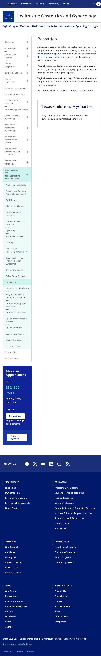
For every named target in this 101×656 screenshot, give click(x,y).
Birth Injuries (12, 200)
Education (26, 3)
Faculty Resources (64, 497)
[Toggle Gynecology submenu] (27, 48)
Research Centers (13, 562)
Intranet (30, 651)
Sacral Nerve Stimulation (17, 288)
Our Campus (11, 591)
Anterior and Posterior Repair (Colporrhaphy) (16, 192)
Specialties (51, 26)
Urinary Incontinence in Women (16, 320)
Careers (58, 601)
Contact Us (60, 591)
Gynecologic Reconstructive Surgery (16, 250)
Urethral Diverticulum (16, 312)
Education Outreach (65, 552)
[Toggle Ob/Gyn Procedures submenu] (27, 81)
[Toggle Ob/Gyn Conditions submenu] (27, 73)
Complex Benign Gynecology (12, 117)
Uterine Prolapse (13, 340)
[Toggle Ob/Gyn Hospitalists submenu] (27, 65)
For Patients (10, 352)
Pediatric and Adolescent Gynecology (11, 127)
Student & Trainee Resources (69, 492)
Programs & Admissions (66, 487)
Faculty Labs (11, 557)
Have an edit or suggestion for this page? (18, 644)
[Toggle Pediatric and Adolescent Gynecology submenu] (27, 128)
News (57, 611)
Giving (8, 621)
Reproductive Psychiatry (11, 162)
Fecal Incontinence (14, 236)
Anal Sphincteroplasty (16, 185)
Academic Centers (14, 601)
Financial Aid (61, 528)
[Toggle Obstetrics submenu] (27, 42)
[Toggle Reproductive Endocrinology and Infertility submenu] (27, 152)
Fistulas (9, 242)
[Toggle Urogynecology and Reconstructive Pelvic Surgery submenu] (27, 174)
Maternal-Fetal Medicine (11, 102)
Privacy (20, 651)
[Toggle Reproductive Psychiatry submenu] (27, 162)
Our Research (12, 547)
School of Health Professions (69, 518)
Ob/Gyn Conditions (13, 73)
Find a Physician (14, 437)
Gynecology (10, 48)
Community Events (64, 562)
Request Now (15, 416)
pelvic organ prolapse (48, 53)
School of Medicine (64, 502)
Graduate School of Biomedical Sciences (75, 508)
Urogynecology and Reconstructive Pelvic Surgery (12, 174)
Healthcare (12, 3)
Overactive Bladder (14, 270)
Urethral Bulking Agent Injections (16, 305)
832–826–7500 (13, 390)
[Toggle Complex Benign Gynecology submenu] (27, 117)
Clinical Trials (11, 567)
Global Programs (63, 557)
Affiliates (9, 611)
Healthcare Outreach (65, 547)
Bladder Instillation (15, 206)
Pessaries (11, 282)
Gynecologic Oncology (15, 94)
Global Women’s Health (15, 88)
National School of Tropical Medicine (73, 513)
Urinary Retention (14, 327)
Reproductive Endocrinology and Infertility (13, 152)
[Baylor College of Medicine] (8, 16)
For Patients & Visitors (16, 497)
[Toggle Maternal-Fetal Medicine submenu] (27, 102)
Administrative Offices (16, 606)
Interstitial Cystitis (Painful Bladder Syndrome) (14, 261)
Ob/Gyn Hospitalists (10, 65)
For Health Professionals (17, 502)
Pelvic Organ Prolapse (16, 276)
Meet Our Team (13, 346)
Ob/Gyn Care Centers (10, 56)
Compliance (60, 621)
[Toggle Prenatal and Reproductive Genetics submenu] (27, 140)
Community (53, 3)
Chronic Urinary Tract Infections (16, 222)
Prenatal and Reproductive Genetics (11, 140)
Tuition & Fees (62, 523)
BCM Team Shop (63, 606)
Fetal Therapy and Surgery (17, 109)
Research (39, 3)
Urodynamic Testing (15, 334)
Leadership (10, 616)
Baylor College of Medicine (16, 26)
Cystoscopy (11, 230)
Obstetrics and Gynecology (73, 26)
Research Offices (13, 572)
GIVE (95, 4)
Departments (11, 596)
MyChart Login (12, 492)
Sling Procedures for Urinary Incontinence (15, 296)
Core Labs (10, 552)
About (66, 3)
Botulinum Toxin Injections (13, 213)
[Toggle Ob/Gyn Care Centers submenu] (27, 56)
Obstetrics (9, 42)
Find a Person (61, 596)
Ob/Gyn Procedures (10, 80)
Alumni (8, 626)
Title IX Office (62, 616)
